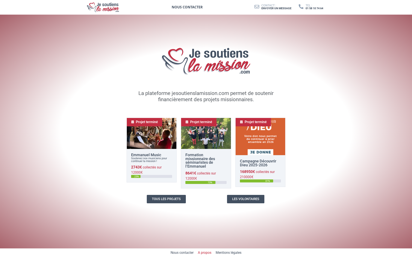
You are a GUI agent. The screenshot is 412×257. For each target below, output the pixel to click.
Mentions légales (228, 253)
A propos (204, 253)
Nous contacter (182, 253)
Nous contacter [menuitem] (187, 7)
